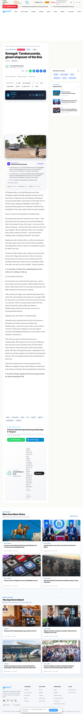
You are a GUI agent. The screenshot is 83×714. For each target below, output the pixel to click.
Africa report (15, 417)
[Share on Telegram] (33, 71)
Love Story (71, 11)
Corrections (57, 701)
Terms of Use (71, 692)
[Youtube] (77, 2)
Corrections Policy (58, 698)
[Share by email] (44, 71)
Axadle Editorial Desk (18, 66)
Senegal (33, 417)
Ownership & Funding (59, 703)
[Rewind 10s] (30, 95)
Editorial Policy (57, 695)
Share (36, 86)
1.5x (42, 95)
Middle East (57, 78)
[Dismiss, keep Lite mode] (60, 710)
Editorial (41, 11)
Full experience (53, 710)
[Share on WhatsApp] (30, 71)
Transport (18, 420)
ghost (22, 417)
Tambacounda (9, 420)
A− (33, 83)
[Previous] (76, 6)
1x (36, 95)
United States (72, 78)
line (28, 417)
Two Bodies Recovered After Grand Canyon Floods (35, 6)
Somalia (33, 11)
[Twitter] (74, 2)
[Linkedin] (79, 2)
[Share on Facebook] (37, 71)
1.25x (39, 95)
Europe (64, 78)
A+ (37, 83)
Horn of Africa (64, 74)
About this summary (13, 182)
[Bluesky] (71, 2)
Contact (56, 692)
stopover (40, 417)
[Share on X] (41, 71)
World (55, 11)
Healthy (62, 11)
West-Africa (12, 46)
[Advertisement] (42, 27)
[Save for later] (26, 71)
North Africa (42, 701)
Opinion (41, 695)
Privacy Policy (72, 689)
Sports (48, 11)
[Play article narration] (8, 95)
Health (40, 692)
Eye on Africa (24, 11)
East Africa (27, 695)
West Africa (42, 698)
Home (15, 11)
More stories (38, 473)
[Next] (78, 6)
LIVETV (79, 11)
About (55, 689)
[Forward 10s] (33, 95)
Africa (7, 417)
